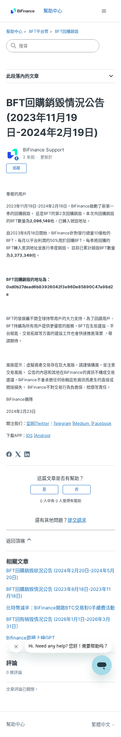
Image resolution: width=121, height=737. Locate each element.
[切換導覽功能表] (104, 11)
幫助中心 (14, 31)
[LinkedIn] (27, 454)
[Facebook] (9, 454)
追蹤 (16, 168)
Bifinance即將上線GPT (30, 638)
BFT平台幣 (38, 31)
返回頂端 (16, 541)
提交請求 (77, 520)
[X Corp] (18, 454)
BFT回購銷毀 (66, 31)
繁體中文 (101, 724)
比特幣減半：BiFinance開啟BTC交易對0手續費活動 (60, 608)
